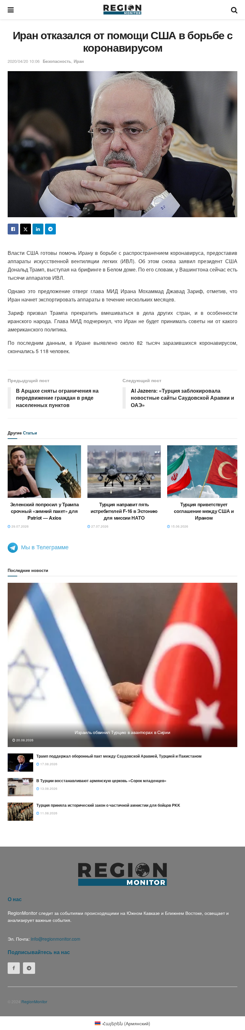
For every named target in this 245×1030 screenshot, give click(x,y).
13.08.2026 (48, 788)
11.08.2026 (48, 813)
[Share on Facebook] (13, 229)
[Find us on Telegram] (29, 968)
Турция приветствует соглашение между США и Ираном (204, 511)
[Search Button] (234, 9)
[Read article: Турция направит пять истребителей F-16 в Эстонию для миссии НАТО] (124, 471)
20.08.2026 (24, 740)
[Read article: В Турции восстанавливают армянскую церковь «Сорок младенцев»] (20, 787)
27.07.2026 (99, 526)
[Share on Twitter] (25, 229)
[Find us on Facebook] (14, 968)
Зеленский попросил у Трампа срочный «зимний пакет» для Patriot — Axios (44, 511)
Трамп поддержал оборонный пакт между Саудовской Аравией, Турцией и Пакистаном (119, 756)
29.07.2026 (20, 526)
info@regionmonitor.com (55, 939)
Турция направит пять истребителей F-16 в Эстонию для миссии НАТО (124, 511)
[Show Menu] (11, 9)
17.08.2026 (48, 764)
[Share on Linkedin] (38, 229)
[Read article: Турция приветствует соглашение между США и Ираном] (204, 471)
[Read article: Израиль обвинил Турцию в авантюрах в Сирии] (122, 665)
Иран (79, 61)
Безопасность (57, 61)
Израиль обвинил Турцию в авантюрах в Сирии (122, 732)
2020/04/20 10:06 (24, 61)
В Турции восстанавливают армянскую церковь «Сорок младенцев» (101, 780)
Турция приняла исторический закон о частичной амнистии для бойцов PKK (108, 805)
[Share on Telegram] (50, 229)
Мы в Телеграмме (45, 547)
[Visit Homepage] (122, 9)
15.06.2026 (179, 526)
